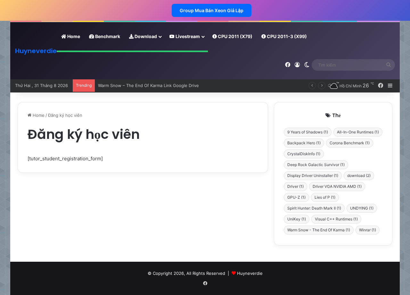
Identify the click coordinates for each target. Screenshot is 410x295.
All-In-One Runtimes (358, 132)
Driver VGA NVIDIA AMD (337, 186)
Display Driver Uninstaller (312, 175)
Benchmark (107, 36)
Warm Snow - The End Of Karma (318, 229)
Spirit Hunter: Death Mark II (314, 208)
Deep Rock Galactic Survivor (316, 164)
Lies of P (325, 197)
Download (145, 36)
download (359, 175)
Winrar (367, 229)
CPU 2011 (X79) (234, 36)
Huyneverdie (250, 273)
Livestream (187, 36)
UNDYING (361, 208)
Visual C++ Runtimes (336, 219)
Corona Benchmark (350, 142)
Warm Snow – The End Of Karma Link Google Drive (148, 85)
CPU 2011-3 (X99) (286, 36)
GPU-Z (296, 197)
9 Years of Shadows (307, 132)
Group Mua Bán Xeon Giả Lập (211, 10)
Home (73, 36)
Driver (295, 186)
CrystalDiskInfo (303, 153)
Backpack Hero (304, 142)
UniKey (296, 219)
